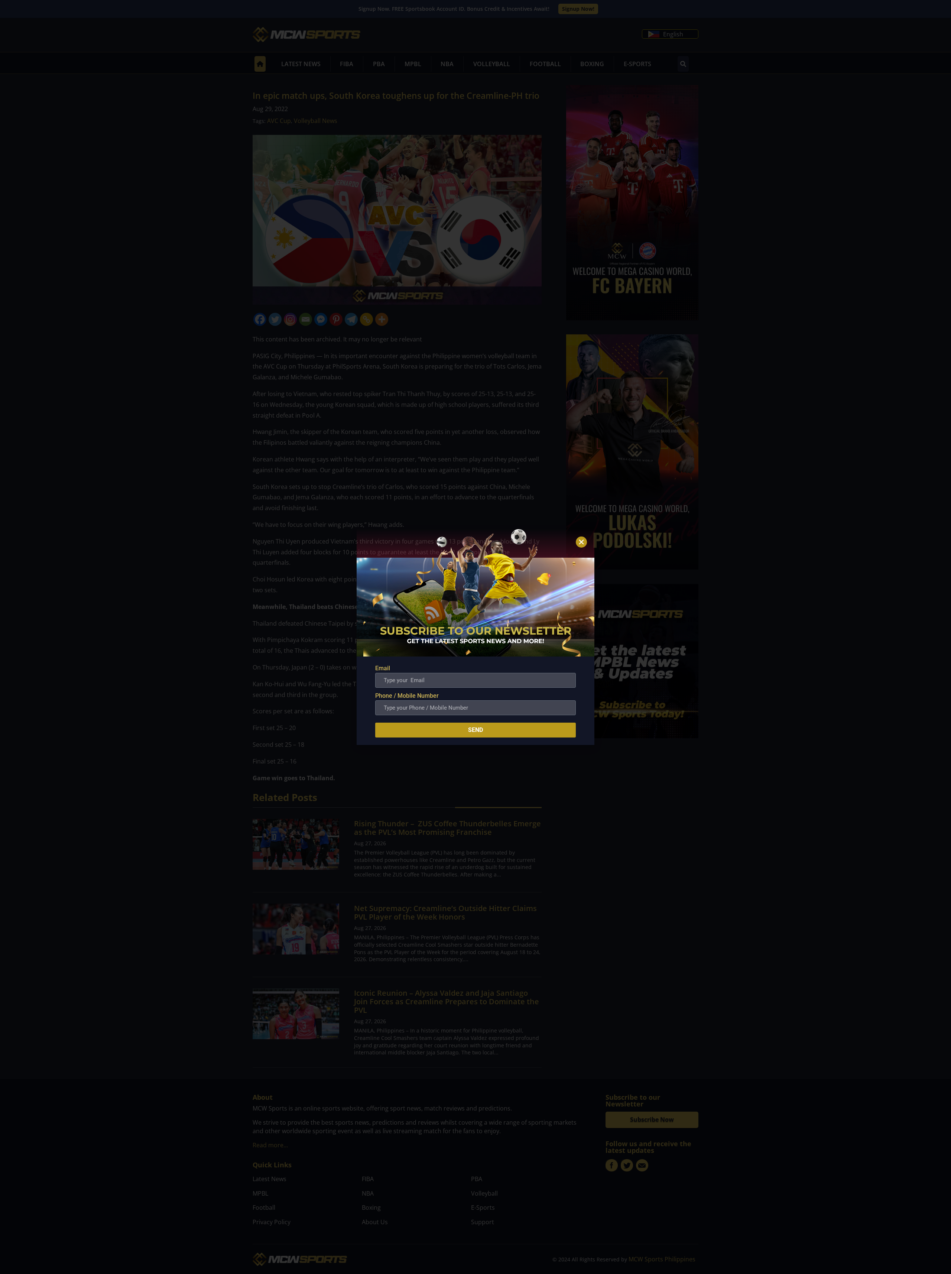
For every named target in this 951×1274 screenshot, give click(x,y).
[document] (475, 637)
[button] (581, 542)
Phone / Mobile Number (407, 695)
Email (382, 668)
